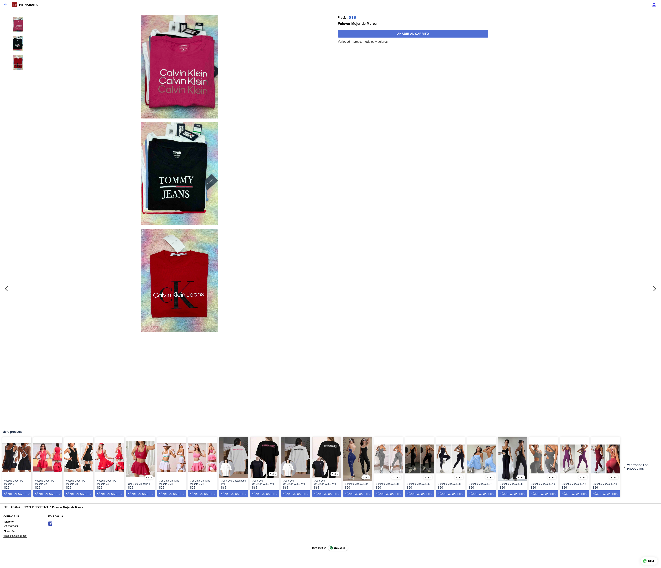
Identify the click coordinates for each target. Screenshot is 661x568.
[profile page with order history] (654, 4)
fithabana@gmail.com (15, 535)
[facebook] (50, 523)
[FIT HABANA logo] (14, 4)
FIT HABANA (28, 5)
